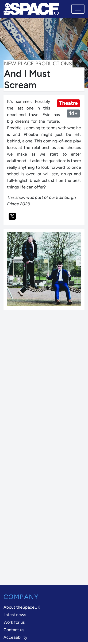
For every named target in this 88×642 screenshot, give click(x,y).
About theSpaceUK (22, 607)
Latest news (15, 614)
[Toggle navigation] (77, 9)
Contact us (14, 629)
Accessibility (15, 637)
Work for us (14, 622)
